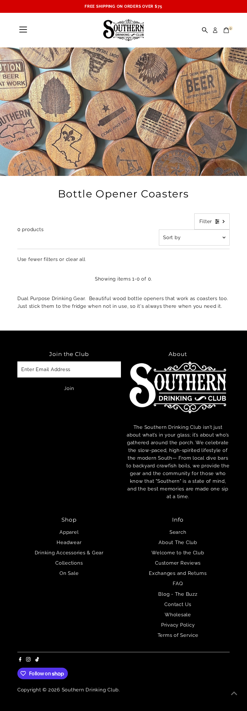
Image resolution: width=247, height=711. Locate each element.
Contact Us (177, 604)
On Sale (68, 573)
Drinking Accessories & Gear (69, 553)
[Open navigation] (23, 30)
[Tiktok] (37, 660)
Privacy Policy (178, 625)
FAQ (178, 583)
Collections (69, 563)
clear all (76, 259)
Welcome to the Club (177, 553)
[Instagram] (28, 660)
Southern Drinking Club (90, 690)
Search (178, 532)
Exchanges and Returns (178, 573)
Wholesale (178, 615)
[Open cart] (226, 30)
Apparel (68, 532)
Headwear (69, 542)
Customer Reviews (178, 563)
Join (69, 388)
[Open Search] (205, 30)
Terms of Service (178, 635)
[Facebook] (20, 660)
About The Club (178, 542)
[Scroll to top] (234, 693)
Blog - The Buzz (177, 594)
